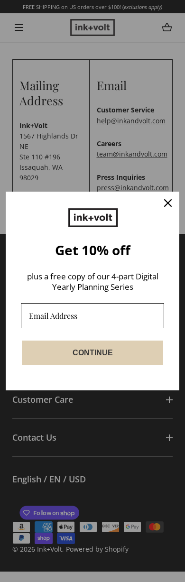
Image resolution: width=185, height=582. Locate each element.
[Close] (168, 203)
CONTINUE (93, 353)
